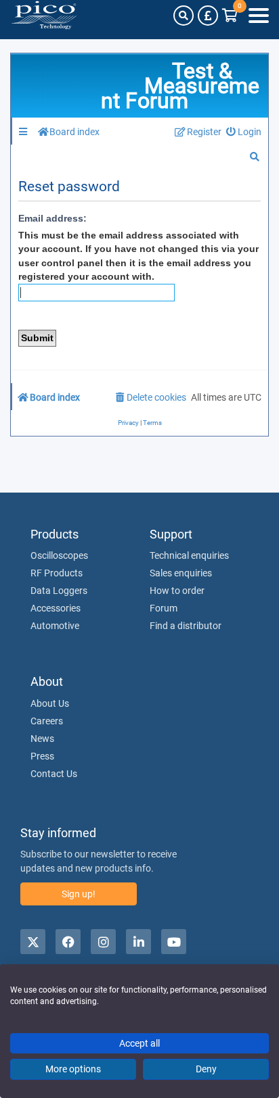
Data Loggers (58, 590)
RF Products (56, 573)
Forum (163, 608)
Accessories (55, 608)
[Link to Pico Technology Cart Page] (230, 15)
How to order (177, 590)
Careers (46, 721)
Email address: (52, 218)
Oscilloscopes (59, 555)
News (42, 738)
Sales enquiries (181, 573)
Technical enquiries (189, 555)
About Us (49, 703)
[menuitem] (244, 132)
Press (42, 756)
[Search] (183, 15)
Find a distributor (185, 625)
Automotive (54, 625)
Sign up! (78, 894)
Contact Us (53, 773)
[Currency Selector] (208, 15)
